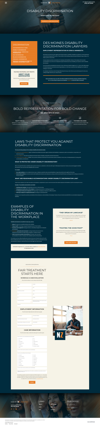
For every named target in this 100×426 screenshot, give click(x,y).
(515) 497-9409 (88, 3)
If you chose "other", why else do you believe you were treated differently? (26, 349)
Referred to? (19, 304)
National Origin (20, 341)
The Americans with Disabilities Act (22, 152)
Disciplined (20, 359)
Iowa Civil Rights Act (19, 155)
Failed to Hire (35, 359)
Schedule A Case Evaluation (50, 21)
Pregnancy (20, 344)
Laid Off (20, 362)
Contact (53, 409)
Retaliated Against (21, 365)
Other (19, 347)
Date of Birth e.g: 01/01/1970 (21, 290)
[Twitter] (13, 409)
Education (53, 404)
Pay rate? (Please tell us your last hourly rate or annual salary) (25, 325)
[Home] (50, 2)
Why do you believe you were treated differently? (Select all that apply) (26, 336)
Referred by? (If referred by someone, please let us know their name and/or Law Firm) (39, 301)
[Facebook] (11, 409)
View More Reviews (71, 242)
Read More (24, 83)
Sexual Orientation (36, 344)
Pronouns (34, 297)
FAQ (40, 409)
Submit (32, 382)
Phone (18, 287)
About (40, 404)
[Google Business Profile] (16, 409)
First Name (19, 284)
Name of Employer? (20, 315)
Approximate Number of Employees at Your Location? (24, 322)
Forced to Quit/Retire (21, 356)
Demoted (35, 356)
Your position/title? (35, 322)
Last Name (34, 284)
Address (34, 290)
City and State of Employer (36, 315)
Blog (40, 407)
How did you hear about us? (21, 300)
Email (33, 287)
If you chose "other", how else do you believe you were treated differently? (26, 367)
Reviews (53, 407)
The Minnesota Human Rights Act (22, 157)
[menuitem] (20, 47)
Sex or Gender (20, 338)
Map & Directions (70, 408)
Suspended (35, 362)
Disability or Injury (36, 341)
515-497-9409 (15, 406)
